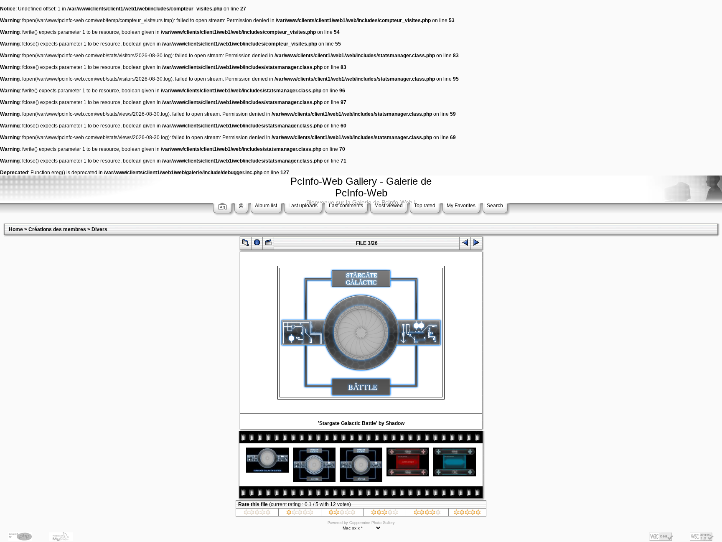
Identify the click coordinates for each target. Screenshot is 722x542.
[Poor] (299, 514)
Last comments (346, 206)
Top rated (424, 206)
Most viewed (388, 206)
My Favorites (461, 206)
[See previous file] (465, 244)
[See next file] (476, 244)
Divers (99, 229)
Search (495, 206)
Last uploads (303, 206)
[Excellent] (427, 514)
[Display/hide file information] (257, 244)
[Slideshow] (268, 244)
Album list (266, 206)
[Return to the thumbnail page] (245, 244)
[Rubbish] (257, 514)
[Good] (384, 514)
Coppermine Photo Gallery (372, 523)
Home (16, 229)
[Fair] (342, 514)
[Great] (467, 514)
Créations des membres (57, 229)
